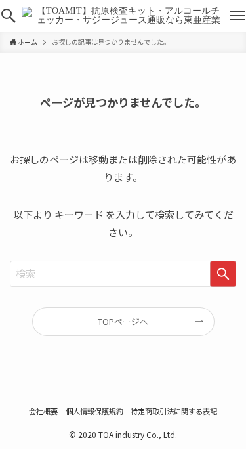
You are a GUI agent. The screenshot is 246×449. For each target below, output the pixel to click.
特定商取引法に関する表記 (174, 411)
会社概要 (43, 411)
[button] (8, 16)
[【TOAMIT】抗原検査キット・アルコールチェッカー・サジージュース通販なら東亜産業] (123, 16)
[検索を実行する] (223, 274)
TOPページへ (123, 321)
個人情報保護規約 (94, 411)
